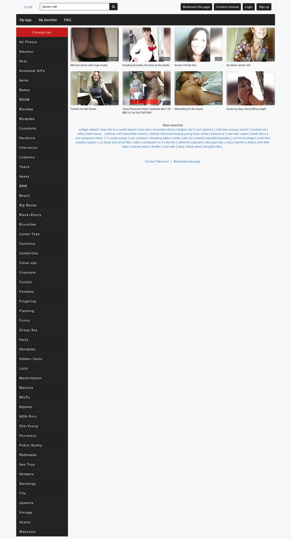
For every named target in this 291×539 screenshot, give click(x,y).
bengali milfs (212, 146)
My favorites (48, 19)
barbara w (217, 133)
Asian (24, 80)
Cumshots (27, 128)
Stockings (27, 483)
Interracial (28, 147)
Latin (23, 368)
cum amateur (138, 138)
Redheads (28, 455)
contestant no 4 (153, 142)
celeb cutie (180, 138)
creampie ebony (164, 129)
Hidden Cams (30, 359)
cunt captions (204, 129)
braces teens (140, 146)
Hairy (24, 339)
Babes (24, 90)
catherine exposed (190, 142)
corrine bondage (243, 138)
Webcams (27, 531)
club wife (169, 146)
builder (156, 146)
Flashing (26, 311)
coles (80, 133)
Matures (26, 387)
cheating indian (160, 138)
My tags (26, 19)
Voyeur (25, 522)
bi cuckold (196, 138)
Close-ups (28, 263)
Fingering (27, 301)
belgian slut (185, 129)
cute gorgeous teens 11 (91, 138)
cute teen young (227, 129)
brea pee (144, 129)
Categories (42, 32)
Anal (23, 61)
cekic (136, 142)
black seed (194, 146)
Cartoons (27, 243)
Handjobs (27, 349)
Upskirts (26, 503)
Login (248, 7)
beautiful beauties (218, 138)
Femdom (26, 291)
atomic (244, 129)
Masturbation (30, 378)
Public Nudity (30, 445)
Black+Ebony (30, 215)
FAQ (67, 19)
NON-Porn (28, 416)
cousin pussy (118, 138)
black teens (259, 133)
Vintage (26, 512)
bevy (181, 146)
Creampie (27, 272)
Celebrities (28, 253)
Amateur (26, 51)
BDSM (24, 99)
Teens (24, 167)
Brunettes (27, 224)
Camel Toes (29, 234)
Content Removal (157, 161)
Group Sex (28, 330)
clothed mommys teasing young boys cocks (179, 133)
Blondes (26, 109)
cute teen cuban (238, 133)
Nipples (25, 407)
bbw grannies (214, 142)
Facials (25, 282)
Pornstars (27, 435)
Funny (24, 320)
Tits (22, 493)
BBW (23, 186)
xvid (28, 6)
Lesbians (27, 157)
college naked (88, 129)
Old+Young (28, 426)
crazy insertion (235, 142)
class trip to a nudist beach (118, 129)
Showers (26, 474)
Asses (24, 176)
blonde (170, 142)
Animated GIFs (32, 70)
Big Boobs (28, 205)
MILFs (24, 397)
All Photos (28, 42)
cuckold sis (259, 129)
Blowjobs (27, 119)
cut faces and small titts (115, 142)
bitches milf (113, 133)
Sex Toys (27, 464)
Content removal (227, 7)
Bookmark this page (196, 7)
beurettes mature (135, 133)
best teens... (95, 133)
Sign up (264, 7)
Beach (24, 195)
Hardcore (27, 138)
